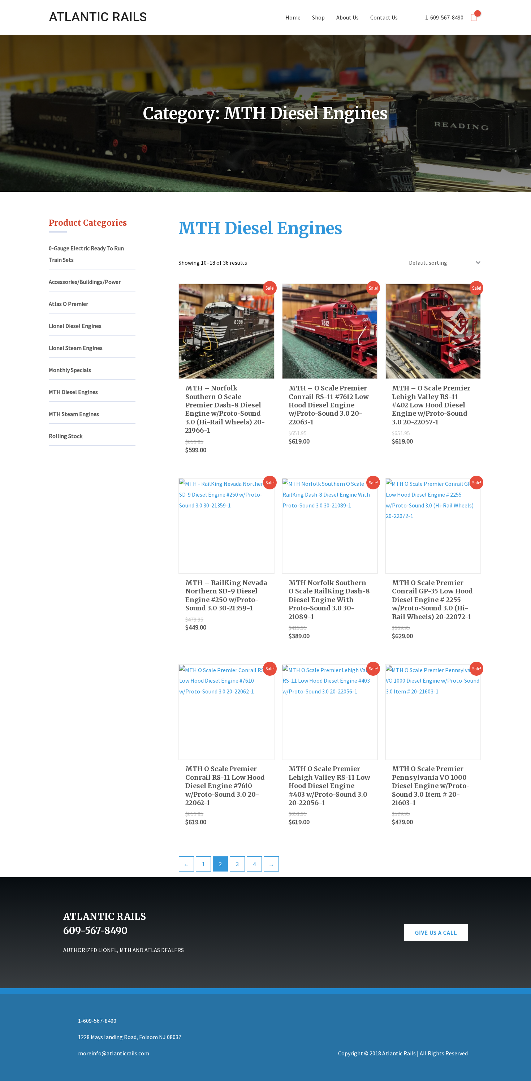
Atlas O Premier (68, 303)
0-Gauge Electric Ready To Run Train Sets (86, 254)
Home (293, 17)
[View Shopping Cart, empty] (473, 17)
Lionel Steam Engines (76, 347)
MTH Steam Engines (74, 414)
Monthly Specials (70, 369)
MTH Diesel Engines (73, 391)
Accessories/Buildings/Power (85, 281)
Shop (318, 17)
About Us (347, 17)
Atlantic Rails (98, 17)
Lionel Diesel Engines (75, 325)
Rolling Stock (65, 436)
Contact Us (384, 17)
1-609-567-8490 (443, 17)
